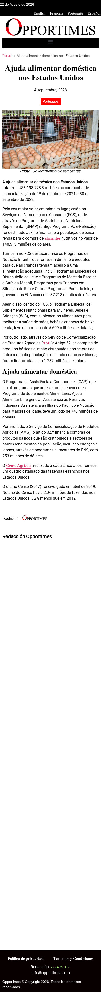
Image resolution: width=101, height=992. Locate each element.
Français (56, 13)
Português (75, 13)
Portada (7, 56)
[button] (51, 42)
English (39, 13)
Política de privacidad (26, 958)
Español (94, 13)
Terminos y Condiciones (73, 958)
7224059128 (60, 967)
